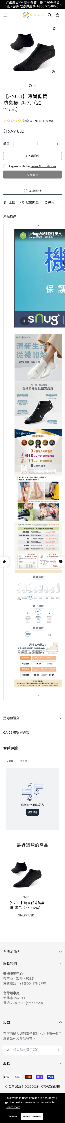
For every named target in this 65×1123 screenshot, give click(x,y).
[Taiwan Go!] (32, 15)
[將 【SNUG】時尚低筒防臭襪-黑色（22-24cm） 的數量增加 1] (57, 144)
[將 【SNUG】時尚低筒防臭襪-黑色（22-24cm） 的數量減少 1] (18, 144)
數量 (6, 144)
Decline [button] (12, 1116)
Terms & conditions (43, 166)
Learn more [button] (13, 1107)
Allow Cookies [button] (32, 1116)
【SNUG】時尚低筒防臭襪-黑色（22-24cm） (26, 905)
